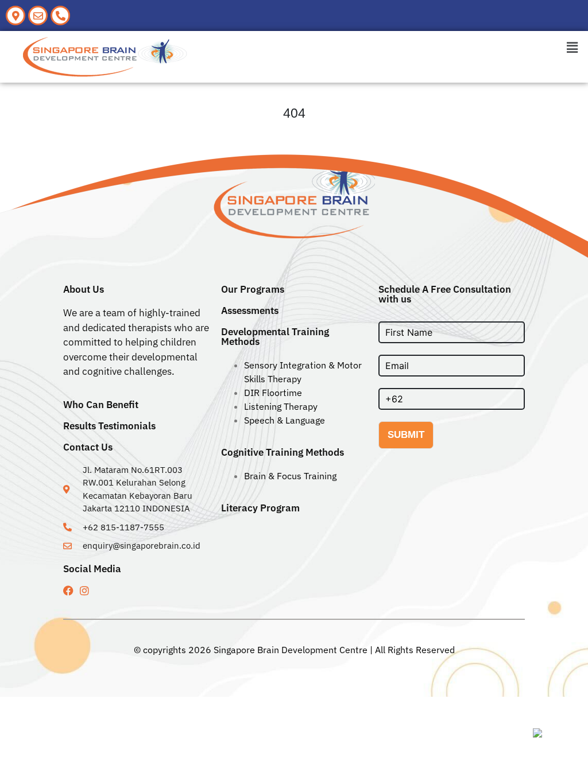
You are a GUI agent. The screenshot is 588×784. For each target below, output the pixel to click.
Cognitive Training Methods (282, 452)
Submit (406, 434)
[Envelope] (38, 15)
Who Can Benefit (100, 404)
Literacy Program (260, 508)
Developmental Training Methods (275, 336)
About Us (83, 289)
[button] (572, 47)
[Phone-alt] (60, 15)
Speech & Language (284, 420)
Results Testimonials (109, 426)
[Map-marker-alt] (15, 15)
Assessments (249, 310)
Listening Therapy (281, 406)
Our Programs (252, 289)
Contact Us (88, 447)
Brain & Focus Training (290, 476)
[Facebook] (68, 590)
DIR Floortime (273, 392)
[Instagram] (84, 590)
